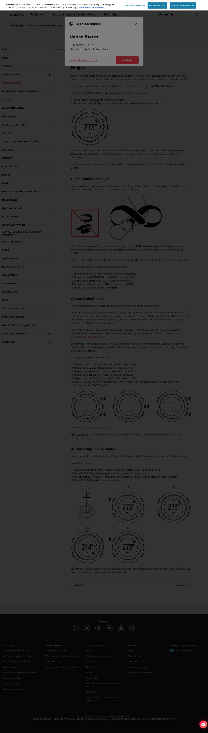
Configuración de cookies (134, 5)
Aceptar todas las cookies (182, 5)
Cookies (81, 7)
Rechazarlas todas (157, 5)
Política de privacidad (94, 7)
